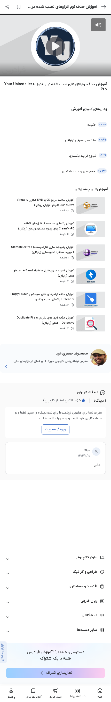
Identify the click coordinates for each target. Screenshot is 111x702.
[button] (55, 559)
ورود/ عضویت (55, 429)
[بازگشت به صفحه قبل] (104, 7)
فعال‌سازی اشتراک (59, 672)
